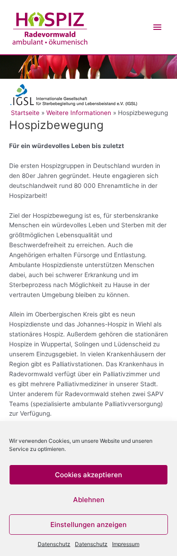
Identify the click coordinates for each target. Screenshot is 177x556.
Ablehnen (88, 499)
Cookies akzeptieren (88, 474)
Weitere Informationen (78, 112)
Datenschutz (54, 544)
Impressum (125, 544)
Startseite (26, 112)
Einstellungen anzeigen (88, 524)
